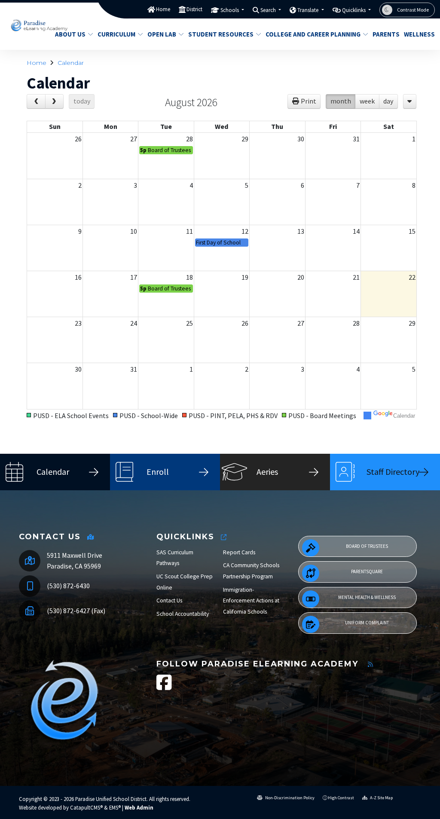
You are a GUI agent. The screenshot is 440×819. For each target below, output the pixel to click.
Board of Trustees (367, 546)
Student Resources (221, 34)
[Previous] (36, 101)
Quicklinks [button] (354, 10)
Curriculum (116, 34)
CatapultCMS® (86, 807)
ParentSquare (367, 571)
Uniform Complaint (367, 623)
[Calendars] (409, 101)
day (388, 101)
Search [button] (268, 10)
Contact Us (169, 600)
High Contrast (341, 798)
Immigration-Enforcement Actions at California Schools (251, 600)
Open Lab (161, 34)
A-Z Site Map (381, 798)
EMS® (115, 807)
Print (308, 101)
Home (163, 9)
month (340, 101)
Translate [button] (308, 10)
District (194, 9)
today (81, 101)
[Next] (54, 101)
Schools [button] (230, 10)
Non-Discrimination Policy (289, 798)
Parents (385, 34)
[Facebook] (164, 687)
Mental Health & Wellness (367, 597)
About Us (70, 34)
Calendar (71, 63)
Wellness (417, 34)
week (367, 101)
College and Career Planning (312, 34)
